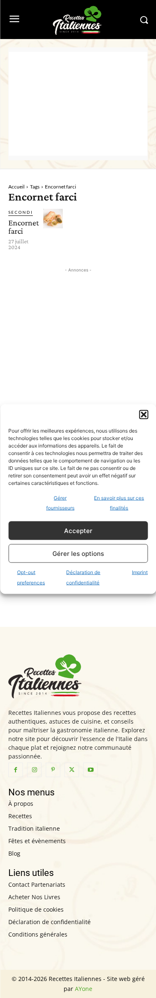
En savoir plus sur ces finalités (119, 503)
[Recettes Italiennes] (78, 19)
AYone (83, 989)
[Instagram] (34, 770)
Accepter (78, 530)
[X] (71, 770)
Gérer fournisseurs (60, 503)
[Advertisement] (78, 104)
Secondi (20, 212)
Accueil (16, 186)
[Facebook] (15, 770)
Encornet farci (23, 226)
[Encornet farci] (53, 218)
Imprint (140, 572)
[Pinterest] (53, 770)
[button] (143, 415)
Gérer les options (78, 553)
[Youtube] (90, 770)
